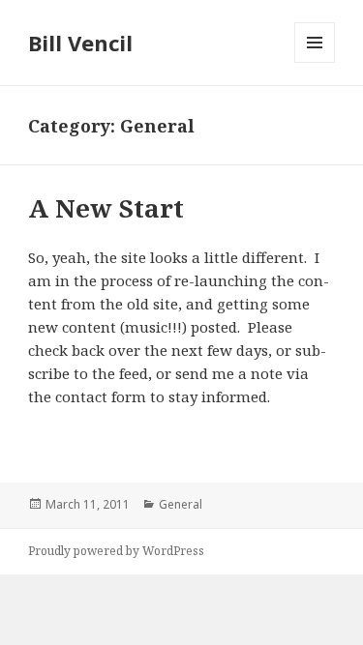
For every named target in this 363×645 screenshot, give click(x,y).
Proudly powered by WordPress (116, 550)
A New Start (106, 208)
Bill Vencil (80, 42)
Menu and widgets (315, 62)
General (180, 504)
